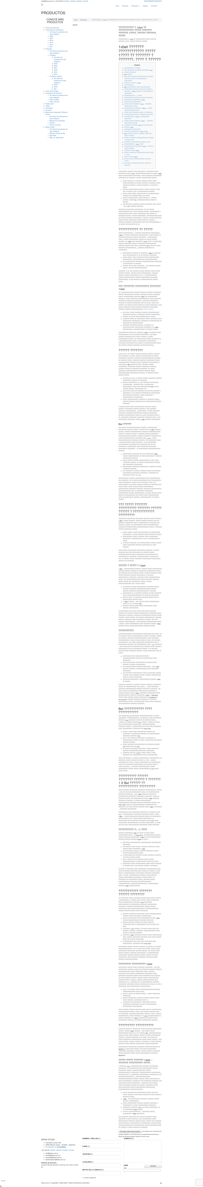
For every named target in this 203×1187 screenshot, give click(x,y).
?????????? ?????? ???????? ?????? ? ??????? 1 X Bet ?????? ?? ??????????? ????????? (138, 91)
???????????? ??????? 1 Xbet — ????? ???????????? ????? (138, 109)
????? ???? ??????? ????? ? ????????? (138, 112)
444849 (79, 1)
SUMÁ (126, 1165)
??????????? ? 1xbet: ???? (133, 144)
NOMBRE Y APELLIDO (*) (91, 1138)
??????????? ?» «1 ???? (133, 96)
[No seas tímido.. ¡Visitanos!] (161, 1183)
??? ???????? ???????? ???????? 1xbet (138, 70)
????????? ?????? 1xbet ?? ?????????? (138, 125)
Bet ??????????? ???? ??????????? (137, 87)
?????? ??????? (130, 72)
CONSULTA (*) (129, 1138)
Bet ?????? (128, 74)
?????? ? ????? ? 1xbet (132, 83)
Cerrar (3, 1181)
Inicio (117, 6)
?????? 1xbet (129, 127)
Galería (145, 6)
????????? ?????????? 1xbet (134, 100)
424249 (72, 1)
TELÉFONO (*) (87, 1154)
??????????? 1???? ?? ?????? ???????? (138, 115)
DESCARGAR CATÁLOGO (153, 1)
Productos (135, 6)
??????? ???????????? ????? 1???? (137, 142)
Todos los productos (52, 28)
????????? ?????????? (132, 102)
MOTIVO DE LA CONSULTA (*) (93, 1170)
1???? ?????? (148, 309)
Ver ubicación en (55, 1147)
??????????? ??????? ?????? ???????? (138, 98)
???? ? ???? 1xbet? (131, 157)
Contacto (154, 6)
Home (76, 20)
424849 (66, 1)
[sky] (1, 1186)
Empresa (125, 6)
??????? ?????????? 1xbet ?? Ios (136, 131)
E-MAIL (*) (86, 1146)
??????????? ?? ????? (132, 68)
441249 (85, 1)
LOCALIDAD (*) (87, 1162)
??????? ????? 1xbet (131, 150)
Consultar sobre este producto (130, 1131)
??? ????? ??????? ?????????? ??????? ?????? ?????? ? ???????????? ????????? (138, 79)
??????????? (129, 85)
